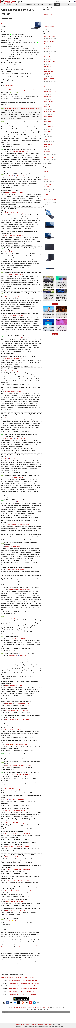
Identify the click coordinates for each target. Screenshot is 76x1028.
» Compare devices (27, 90)
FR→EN (17, 774)
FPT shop (8, 857)
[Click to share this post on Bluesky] (15, 1002)
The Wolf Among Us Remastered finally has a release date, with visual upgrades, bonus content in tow (61, 315)
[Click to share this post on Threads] (11, 1002)
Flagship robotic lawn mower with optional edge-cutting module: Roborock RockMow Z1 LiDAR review (48, 285)
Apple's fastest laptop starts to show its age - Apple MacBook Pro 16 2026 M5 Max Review (61, 298)
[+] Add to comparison (14, 90)
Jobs (69, 4)
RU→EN (11, 789)
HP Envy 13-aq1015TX (48, 158)
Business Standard (10, 213)
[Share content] (4, 1003)
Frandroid (11, 774)
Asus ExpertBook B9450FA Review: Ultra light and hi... (23, 994)
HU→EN (16, 833)
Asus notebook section (10, 87)
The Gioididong (9, 869)
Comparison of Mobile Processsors (16, 965)
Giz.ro (10, 921)
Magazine (50, 4)
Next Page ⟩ (55, 304)
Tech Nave (8, 418)
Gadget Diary (8, 235)
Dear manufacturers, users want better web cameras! (26, 986)
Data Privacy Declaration (36, 1025)
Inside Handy (8, 703)
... (74, 4)
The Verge (8, 125)
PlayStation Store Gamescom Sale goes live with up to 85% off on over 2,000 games (48, 328)
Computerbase (9, 710)
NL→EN (18, 765)
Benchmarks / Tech (31, 4)
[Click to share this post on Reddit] (22, 1002)
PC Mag (10, 638)
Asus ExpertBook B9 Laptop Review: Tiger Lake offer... (23, 988)
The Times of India (13, 151)
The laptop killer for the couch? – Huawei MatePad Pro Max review (48, 298)
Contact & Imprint (20, 1025)
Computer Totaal (9, 765)
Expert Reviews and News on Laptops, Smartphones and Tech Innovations (25, 1007)
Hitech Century (9, 438)
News (15, 4)
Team (27, 1025)
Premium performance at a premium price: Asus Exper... (23, 980)
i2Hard (7, 810)
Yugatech (7, 371)
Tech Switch (8, 569)
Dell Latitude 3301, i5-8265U (50, 111)
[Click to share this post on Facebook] (7, 1002)
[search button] (69, 1)
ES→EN (16, 719)
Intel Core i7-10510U (6, 28)
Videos (21, 4)
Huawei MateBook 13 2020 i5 (50, 91)
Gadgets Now (12, 274)
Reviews (9, 4)
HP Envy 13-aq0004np (48, 121)
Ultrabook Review (13, 589)
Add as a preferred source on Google (23, 998)
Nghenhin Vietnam (10, 891)
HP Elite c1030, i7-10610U (49, 36)
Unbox (7, 391)
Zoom (6, 799)
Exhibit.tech (8, 192)
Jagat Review (9, 910)
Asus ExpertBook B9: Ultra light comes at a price (22, 991)
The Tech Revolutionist (11, 524)
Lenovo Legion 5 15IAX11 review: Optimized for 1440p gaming (61, 285)
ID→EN (16, 910)
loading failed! (5, 1012)
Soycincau (8, 358)
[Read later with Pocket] (26, 1002)
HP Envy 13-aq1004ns (48, 106)
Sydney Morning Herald (15, 338)
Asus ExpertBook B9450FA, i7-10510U (11, 977)
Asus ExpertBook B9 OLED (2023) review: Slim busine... (24, 983)
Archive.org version (18, 125)
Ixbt (6, 789)
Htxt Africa (11, 176)
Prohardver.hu (9, 833)
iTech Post (8, 315)
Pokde (10, 477)
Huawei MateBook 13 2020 (49, 96)
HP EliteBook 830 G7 (48, 66)
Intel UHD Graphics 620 (16, 32)
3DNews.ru (8, 823)
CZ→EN (16, 846)
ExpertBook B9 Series (28, 977)
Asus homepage (9, 85)
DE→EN (16, 703)
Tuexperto (8, 744)
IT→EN (18, 755)
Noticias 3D (8, 730)
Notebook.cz (8, 846)
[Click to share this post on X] (18, 1002)
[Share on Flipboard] (30, 1002)
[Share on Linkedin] (34, 1002)
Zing (6, 901)
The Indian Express (10, 252)
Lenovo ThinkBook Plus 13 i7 (50, 126)
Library (57, 4)
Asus (48, 1007)
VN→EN (14, 857)
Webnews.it (11, 755)
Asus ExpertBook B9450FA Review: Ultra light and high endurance (22, 108)
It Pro (6, 297)
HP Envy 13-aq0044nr (48, 116)
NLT (6, 459)
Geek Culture (11, 502)
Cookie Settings (48, 1025)
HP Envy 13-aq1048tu (48, 101)
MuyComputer (9, 719)
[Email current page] (38, 1002)
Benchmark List (21, 947)
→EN (14, 921)
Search (64, 4)
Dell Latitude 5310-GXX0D (49, 61)
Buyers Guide (42, 4)
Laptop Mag (11, 618)
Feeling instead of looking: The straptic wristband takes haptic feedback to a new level (61, 328)
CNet (6, 546)
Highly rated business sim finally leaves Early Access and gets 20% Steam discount (48, 315)
